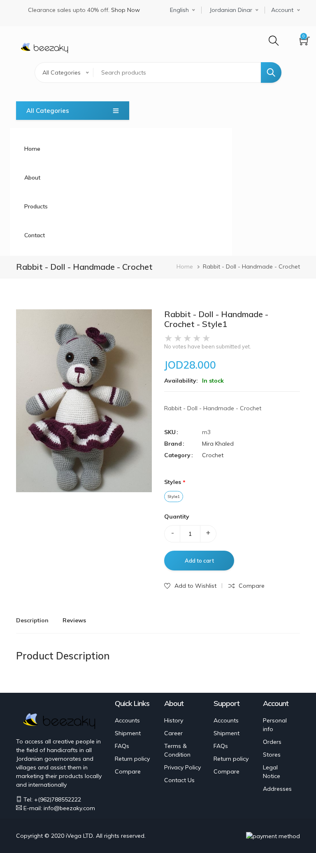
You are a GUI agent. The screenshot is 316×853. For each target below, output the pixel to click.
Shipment (128, 733)
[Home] (44, 46)
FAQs (122, 746)
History (173, 720)
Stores (272, 754)
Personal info (275, 725)
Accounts (127, 720)
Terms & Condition (177, 750)
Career (173, 733)
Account (282, 10)
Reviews (74, 620)
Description (32, 620)
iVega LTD (79, 835)
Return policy (132, 758)
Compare (128, 771)
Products (36, 206)
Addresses (277, 788)
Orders (272, 741)
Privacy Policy (182, 767)
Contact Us (179, 780)
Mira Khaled (218, 443)
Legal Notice (271, 772)
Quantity (176, 516)
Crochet (212, 455)
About (32, 177)
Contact (34, 235)
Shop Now (125, 10)
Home (32, 148)
